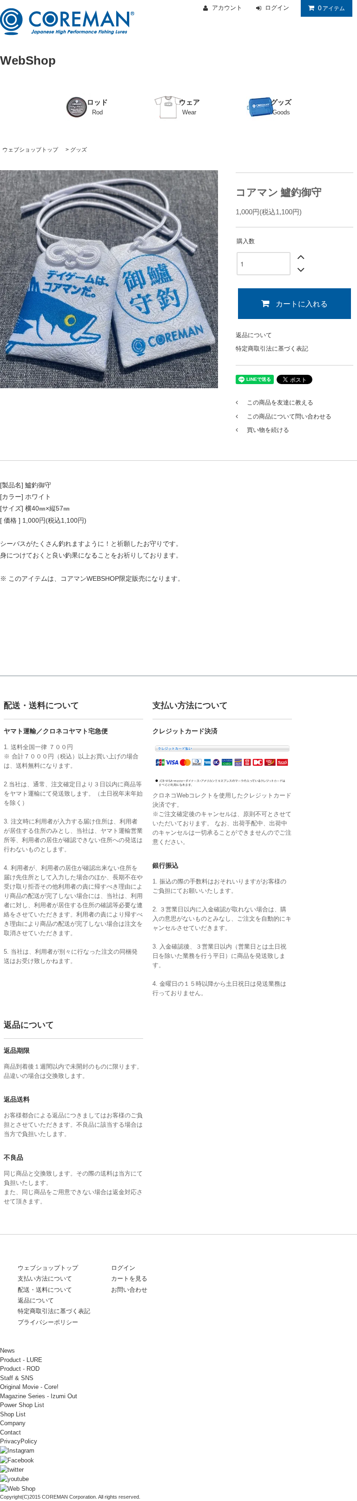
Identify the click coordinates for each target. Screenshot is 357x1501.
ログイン (123, 1267)
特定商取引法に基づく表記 (272, 348)
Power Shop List (22, 1404)
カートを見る (129, 1278)
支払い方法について (45, 1278)
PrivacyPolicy (18, 1441)
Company (13, 1423)
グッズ (78, 149)
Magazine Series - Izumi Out (38, 1396)
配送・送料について (45, 1289)
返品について (254, 335)
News (7, 1350)
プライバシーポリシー (48, 1322)
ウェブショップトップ (30, 149)
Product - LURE (21, 1359)
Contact (10, 1432)
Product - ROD (20, 1368)
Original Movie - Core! (29, 1386)
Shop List (13, 1414)
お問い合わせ (129, 1289)
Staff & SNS (16, 1378)
